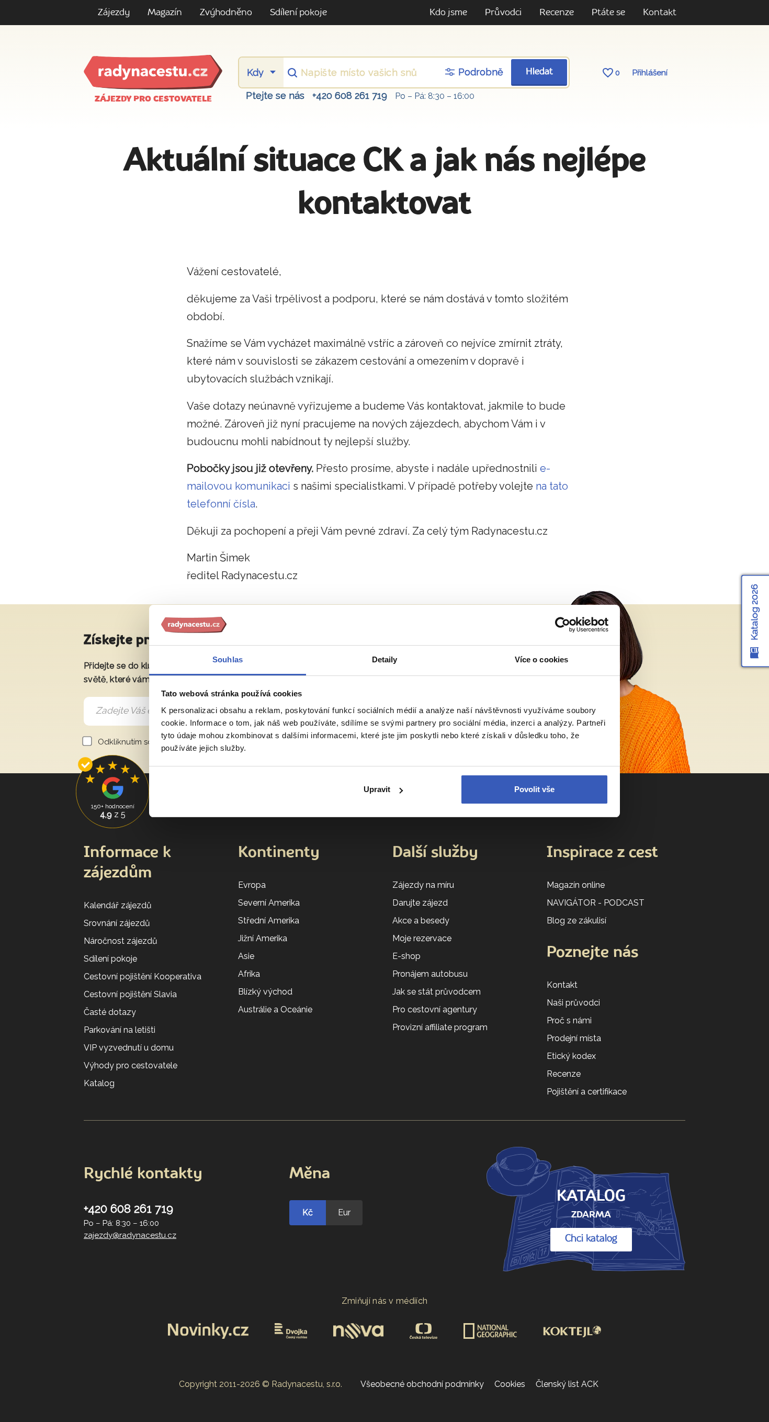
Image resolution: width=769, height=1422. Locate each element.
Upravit (377, 789)
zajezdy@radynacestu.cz (130, 1235)
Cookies (509, 1384)
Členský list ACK (567, 1384)
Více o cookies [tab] (541, 659)
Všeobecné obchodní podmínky (422, 1384)
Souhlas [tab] (227, 659)
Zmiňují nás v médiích (385, 1301)
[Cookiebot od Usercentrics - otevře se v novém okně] (562, 625)
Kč (307, 1212)
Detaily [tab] (385, 659)
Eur (344, 1212)
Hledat (539, 71)
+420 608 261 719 (349, 95)
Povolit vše (534, 789)
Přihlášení (650, 72)
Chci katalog (591, 1239)
